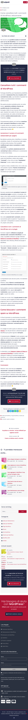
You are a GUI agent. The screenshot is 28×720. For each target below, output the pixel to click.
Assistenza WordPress (8, 629)
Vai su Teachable (15, 78)
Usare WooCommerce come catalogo (15, 490)
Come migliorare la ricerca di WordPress (16, 465)
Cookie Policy (5, 646)
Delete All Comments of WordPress (10, 238)
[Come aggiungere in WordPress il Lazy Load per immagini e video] (4, 475)
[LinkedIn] (13, 411)
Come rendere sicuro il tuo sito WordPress (16, 564)
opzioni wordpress (10, 419)
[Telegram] (17, 411)
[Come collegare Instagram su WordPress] (4, 460)
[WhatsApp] (15, 411)
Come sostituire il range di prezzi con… (16, 558)
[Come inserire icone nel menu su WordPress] (4, 484)
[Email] (20, 411)
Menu (25, 2)
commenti (4, 419)
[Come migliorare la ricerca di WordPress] (4, 467)
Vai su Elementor (15, 583)
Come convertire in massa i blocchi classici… (15, 553)
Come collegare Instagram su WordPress (16, 459)
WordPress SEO (6, 537)
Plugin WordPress (15, 415)
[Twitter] (11, 411)
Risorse (4, 529)
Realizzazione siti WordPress (9, 632)
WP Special (4, 9)
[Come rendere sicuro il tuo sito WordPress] (3, 567)
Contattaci (4, 637)
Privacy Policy (5, 643)
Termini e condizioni (6, 640)
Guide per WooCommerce (8, 520)
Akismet (3, 330)
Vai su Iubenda (15, 401)
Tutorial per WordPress (8, 535)
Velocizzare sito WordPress (8, 635)
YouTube (4, 540)
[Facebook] (8, 411)
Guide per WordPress (6, 415)
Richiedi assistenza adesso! (15, 614)
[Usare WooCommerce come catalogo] (4, 492)
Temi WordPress (6, 532)
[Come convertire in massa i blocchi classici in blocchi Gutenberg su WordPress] (3, 551)
